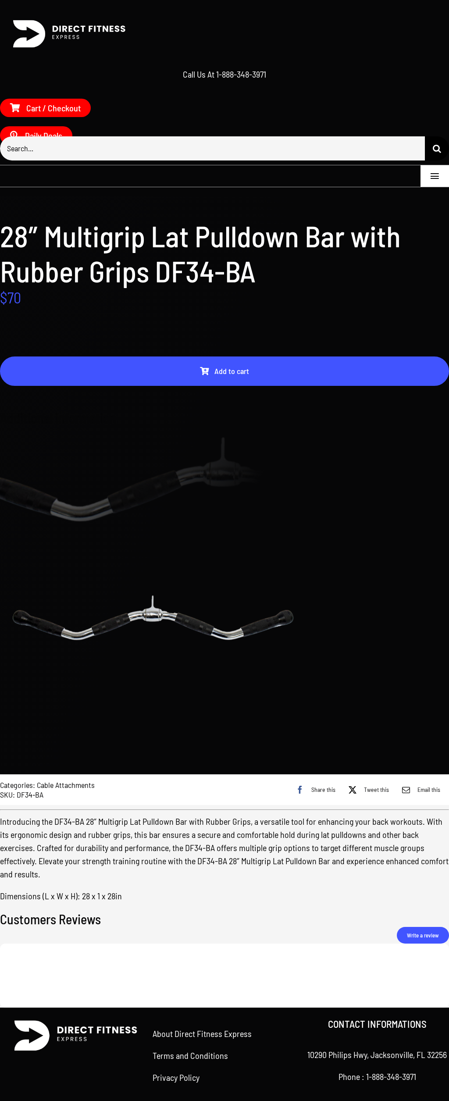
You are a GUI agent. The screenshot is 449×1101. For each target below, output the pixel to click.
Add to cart (231, 371)
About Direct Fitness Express (202, 1033)
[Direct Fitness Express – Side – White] (66, 22)
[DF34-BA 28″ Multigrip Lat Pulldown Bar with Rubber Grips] (224, 620)
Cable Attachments (66, 785)
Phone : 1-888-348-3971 (377, 1076)
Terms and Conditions (190, 1055)
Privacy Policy (176, 1077)
